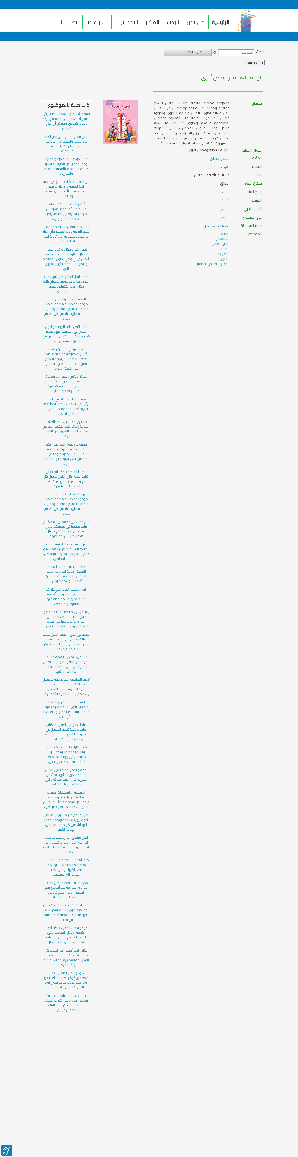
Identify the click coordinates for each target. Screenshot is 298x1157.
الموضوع (255, 234)
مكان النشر (253, 183)
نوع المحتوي (252, 217)
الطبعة (256, 200)
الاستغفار (222, 238)
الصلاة (224, 248)
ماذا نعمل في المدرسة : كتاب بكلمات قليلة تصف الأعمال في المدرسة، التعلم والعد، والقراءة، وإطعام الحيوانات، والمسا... (66, 732)
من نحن (195, 22)
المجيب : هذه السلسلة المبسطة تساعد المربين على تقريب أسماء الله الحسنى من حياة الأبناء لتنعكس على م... (66, 1002)
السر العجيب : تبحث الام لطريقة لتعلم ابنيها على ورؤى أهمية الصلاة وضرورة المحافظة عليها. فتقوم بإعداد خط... (66, 596)
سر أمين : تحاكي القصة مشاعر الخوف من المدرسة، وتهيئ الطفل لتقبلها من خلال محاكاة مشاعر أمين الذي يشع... (66, 664)
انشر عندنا (97, 22)
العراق (224, 183)
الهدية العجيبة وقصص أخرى (231, 77)
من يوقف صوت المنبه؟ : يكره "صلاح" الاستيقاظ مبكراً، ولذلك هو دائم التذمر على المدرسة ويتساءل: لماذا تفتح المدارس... (66, 551)
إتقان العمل (220, 243)
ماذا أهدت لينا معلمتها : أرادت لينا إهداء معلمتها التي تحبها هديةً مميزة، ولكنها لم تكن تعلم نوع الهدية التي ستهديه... (66, 867)
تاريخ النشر (254, 192)
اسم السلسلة (251, 226)
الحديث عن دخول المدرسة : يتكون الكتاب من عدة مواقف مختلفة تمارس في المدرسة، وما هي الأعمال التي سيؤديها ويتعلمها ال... (66, 454)
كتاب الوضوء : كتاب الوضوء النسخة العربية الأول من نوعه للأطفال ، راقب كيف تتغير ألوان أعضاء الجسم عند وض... (66, 574)
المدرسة (223, 253)
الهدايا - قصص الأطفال (212, 263)
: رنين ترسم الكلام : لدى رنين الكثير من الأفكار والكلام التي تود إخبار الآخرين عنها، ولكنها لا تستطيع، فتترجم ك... (66, 143)
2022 (225, 191)
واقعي (224, 209)
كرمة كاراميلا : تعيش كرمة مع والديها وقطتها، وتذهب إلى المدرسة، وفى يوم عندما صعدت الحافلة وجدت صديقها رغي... (66, 754)
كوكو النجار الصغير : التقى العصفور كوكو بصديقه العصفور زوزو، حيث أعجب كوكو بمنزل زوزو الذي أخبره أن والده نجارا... (66, 980)
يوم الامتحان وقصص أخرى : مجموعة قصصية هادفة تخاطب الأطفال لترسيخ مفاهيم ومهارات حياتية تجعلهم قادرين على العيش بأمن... (66, 504)
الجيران (224, 258)
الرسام (257, 166)
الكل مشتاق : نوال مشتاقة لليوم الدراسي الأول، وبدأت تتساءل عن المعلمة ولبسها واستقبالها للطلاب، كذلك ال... (66, 844)
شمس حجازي (219, 158)
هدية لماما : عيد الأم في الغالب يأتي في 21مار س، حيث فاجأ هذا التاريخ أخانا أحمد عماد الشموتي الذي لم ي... (66, 406)
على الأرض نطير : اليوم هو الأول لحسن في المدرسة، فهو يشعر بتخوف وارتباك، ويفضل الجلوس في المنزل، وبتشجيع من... (66, 334)
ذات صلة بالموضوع (68, 105)
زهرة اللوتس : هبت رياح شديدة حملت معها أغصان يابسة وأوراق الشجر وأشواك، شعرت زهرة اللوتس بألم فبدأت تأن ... (66, 383)
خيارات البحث (193, 52)
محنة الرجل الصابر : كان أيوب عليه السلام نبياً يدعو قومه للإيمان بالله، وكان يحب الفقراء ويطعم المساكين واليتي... (66, 284)
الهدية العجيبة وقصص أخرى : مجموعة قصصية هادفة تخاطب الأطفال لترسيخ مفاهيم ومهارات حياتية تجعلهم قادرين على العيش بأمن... (66, 309)
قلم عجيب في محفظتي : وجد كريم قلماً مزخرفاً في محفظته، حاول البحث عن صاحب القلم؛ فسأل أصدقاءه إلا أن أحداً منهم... (66, 529)
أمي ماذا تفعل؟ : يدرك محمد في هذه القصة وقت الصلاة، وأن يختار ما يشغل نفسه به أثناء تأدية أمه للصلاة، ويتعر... (66, 234)
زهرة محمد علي (218, 167)
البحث (173, 22)
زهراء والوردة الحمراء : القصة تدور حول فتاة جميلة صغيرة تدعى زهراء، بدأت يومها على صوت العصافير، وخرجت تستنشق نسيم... (66, 619)
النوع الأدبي (252, 209)
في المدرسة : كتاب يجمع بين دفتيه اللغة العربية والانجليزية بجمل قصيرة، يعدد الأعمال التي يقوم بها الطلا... (66, 188)
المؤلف (256, 158)
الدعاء (225, 233)
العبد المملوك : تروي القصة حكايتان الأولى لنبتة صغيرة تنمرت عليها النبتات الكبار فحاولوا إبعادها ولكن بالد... (66, 709)
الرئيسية (220, 22)
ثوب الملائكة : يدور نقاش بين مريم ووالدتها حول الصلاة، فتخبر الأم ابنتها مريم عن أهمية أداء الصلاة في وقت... (66, 912)
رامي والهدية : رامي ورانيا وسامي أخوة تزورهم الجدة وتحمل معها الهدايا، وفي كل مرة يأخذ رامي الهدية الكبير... (66, 822)
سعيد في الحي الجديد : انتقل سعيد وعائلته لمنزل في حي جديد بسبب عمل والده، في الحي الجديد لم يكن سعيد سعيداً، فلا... (66, 641)
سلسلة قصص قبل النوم (212, 226)
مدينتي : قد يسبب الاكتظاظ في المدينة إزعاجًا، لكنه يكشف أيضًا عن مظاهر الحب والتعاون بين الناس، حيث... (66, 429)
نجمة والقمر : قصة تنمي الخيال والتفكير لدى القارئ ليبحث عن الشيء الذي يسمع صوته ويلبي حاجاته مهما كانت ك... (66, 777)
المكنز (152, 22)
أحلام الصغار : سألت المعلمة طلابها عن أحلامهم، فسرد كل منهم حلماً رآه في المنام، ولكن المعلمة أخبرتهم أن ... (66, 211)
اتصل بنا (70, 22)
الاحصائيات (126, 22)
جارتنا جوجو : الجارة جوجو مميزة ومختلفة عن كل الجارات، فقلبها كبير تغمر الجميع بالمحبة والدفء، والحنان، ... (66, 166)
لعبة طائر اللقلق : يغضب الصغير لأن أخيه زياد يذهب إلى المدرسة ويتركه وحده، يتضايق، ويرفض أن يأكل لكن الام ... (66, 121)
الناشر (257, 175)
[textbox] (236, 52)
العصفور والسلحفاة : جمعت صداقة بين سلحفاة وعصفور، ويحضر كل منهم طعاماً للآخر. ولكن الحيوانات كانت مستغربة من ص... (66, 799)
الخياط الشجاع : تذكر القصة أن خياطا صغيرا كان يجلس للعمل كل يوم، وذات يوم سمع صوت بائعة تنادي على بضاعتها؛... (66, 479)
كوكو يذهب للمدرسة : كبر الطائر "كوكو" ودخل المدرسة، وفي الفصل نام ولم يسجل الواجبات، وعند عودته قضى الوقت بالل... (66, 935)
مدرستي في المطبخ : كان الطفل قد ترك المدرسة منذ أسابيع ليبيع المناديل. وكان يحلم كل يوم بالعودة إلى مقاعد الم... (66, 890)
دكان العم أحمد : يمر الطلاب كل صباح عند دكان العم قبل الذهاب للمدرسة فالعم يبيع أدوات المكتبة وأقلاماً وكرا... (66, 957)
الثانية (225, 200)
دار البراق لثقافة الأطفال (211, 174)
